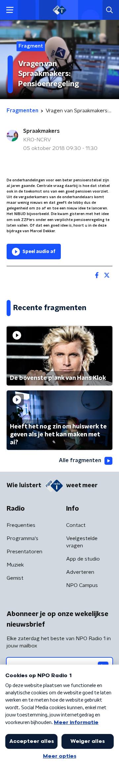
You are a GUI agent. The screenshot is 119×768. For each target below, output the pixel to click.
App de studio (83, 559)
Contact (76, 525)
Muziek (15, 564)
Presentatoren (24, 551)
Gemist (15, 578)
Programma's (22, 538)
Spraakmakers (41, 131)
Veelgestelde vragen (82, 542)
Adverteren (80, 572)
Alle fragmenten (80, 460)
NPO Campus (82, 585)
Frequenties (21, 525)
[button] (9, 10)
